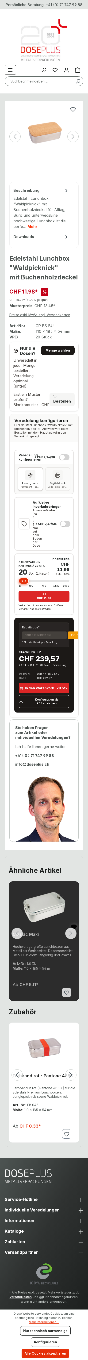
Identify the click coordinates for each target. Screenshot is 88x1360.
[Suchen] (78, 81)
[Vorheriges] (15, 136)
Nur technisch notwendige (45, 1331)
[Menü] (10, 69)
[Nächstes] (73, 136)
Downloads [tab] (23, 236)
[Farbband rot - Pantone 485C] (44, 1048)
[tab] (41, 209)
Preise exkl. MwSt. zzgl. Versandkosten (39, 315)
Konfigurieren (45, 1342)
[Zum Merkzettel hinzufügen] (73, 109)
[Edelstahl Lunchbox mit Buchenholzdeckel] (44, 132)
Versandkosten (21, 1297)
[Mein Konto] (66, 69)
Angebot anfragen (40, 608)
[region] (44, 144)
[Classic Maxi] (44, 906)
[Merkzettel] (55, 69)
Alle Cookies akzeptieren (45, 1353)
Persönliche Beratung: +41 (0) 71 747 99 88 (44, 4)
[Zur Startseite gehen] (44, 40)
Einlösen (77, 635)
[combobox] (44, 81)
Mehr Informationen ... (44, 1322)
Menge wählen (58, 350)
